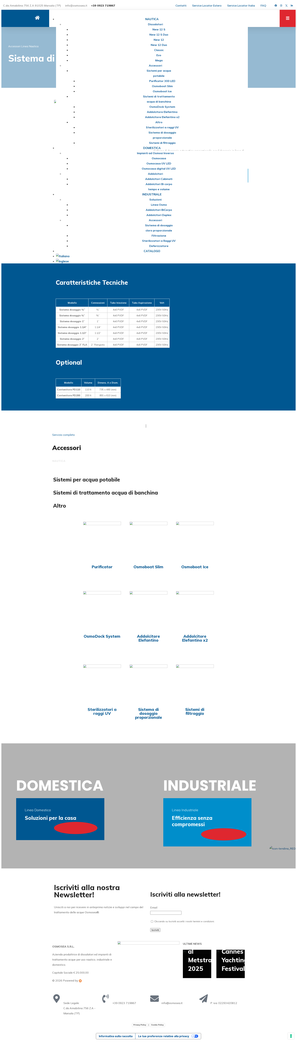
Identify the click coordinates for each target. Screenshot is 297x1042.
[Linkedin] (291, 5)
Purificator (102, 566)
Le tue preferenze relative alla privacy (163, 1036)
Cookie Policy (157, 1025)
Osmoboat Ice (194, 566)
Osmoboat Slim (148, 566)
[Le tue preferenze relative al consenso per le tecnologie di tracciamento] (291, 1036)
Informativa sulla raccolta (116, 1036)
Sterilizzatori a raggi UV (102, 711)
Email (153, 907)
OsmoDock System (102, 636)
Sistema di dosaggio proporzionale (148, 713)
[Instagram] (281, 5)
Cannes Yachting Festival (235, 959)
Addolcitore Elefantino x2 (195, 638)
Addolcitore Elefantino (148, 638)
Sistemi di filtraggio (194, 711)
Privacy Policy (139, 1025)
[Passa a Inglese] (152, 261)
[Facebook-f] (275, 5)
